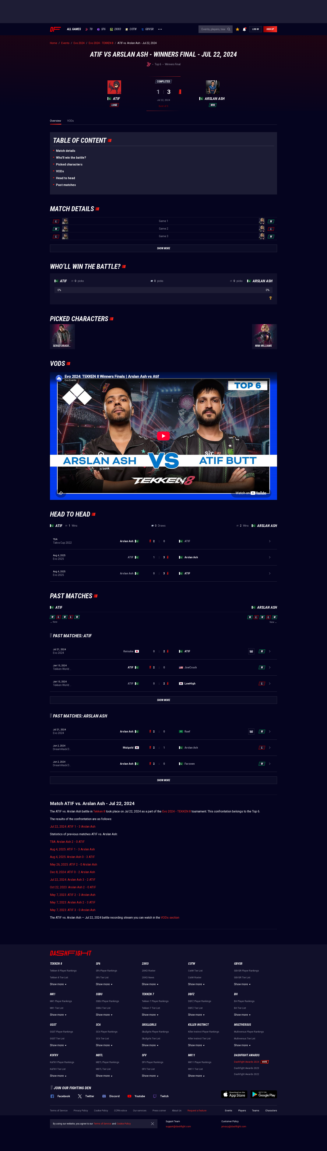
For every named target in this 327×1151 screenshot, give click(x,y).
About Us (176, 1110)
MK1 (52, 994)
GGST (53, 1024)
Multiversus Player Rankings (249, 1031)
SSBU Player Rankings (107, 1001)
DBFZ (191, 994)
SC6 (98, 1024)
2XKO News (148, 977)
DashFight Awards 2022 (246, 1074)
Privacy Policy (81, 1110)
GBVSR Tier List (242, 977)
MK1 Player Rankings (61, 1001)
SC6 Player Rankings (107, 1031)
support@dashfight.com (178, 1126)
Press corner (159, 1110)
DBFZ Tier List (195, 1008)
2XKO (117, 29)
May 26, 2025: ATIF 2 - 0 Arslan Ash (73, 864)
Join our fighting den (72, 1088)
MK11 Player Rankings (199, 1062)
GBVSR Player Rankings (246, 970)
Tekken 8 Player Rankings (63, 970)
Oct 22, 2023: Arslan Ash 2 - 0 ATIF (73, 887)
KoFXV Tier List (58, 1069)
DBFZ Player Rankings (199, 1001)
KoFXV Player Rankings (62, 1062)
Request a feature (197, 1110)
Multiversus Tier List (244, 1038)
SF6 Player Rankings (106, 970)
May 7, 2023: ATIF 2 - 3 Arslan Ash (72, 895)
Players (242, 1110)
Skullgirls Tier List (151, 1038)
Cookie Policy (101, 1110)
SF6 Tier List (102, 977)
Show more (57, 984)
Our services (139, 1110)
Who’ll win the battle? (71, 157)
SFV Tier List (148, 1069)
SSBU (99, 994)
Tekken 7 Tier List (151, 1008)
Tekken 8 (99, 811)
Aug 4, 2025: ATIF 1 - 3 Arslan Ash (72, 849)
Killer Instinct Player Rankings (203, 1031)
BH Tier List (240, 1008)
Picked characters (69, 164)
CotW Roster (194, 977)
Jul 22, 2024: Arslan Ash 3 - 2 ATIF (72, 879)
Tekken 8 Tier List (59, 977)
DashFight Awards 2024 (246, 1062)
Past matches (66, 185)
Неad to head (65, 178)
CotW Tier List (195, 970)
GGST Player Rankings (61, 1031)
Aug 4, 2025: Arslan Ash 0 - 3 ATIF (72, 857)
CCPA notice (120, 1110)
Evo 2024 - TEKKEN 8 (176, 811)
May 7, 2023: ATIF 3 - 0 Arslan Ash (72, 910)
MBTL (99, 1055)
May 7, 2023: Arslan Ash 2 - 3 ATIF (72, 902)
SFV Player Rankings (152, 1062)
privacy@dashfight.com (233, 1126)
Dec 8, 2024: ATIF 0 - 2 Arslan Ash (72, 872)
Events (228, 1110)
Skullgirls (149, 1024)
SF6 (103, 29)
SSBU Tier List (103, 1008)
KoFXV (54, 1055)
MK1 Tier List (56, 1008)
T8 (91, 29)
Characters (271, 1110)
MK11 (191, 1055)
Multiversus (242, 1024)
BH (236, 994)
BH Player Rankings (244, 1001)
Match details (65, 151)
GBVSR (149, 29)
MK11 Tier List (195, 1069)
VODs (60, 171)
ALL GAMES (74, 29)
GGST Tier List (57, 1038)
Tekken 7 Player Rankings (155, 1001)
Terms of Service (59, 1110)
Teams (255, 1110)
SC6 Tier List (102, 1038)
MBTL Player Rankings (107, 1062)
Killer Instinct (198, 1024)
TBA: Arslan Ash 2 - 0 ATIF (67, 842)
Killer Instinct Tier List (199, 1038)
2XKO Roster (148, 970)
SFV (144, 1055)
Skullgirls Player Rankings (155, 1031)
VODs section (170, 917)
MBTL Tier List (103, 1069)
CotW (133, 29)
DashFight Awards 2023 (246, 1068)
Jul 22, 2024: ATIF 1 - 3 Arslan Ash (72, 826)
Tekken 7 (148, 994)
